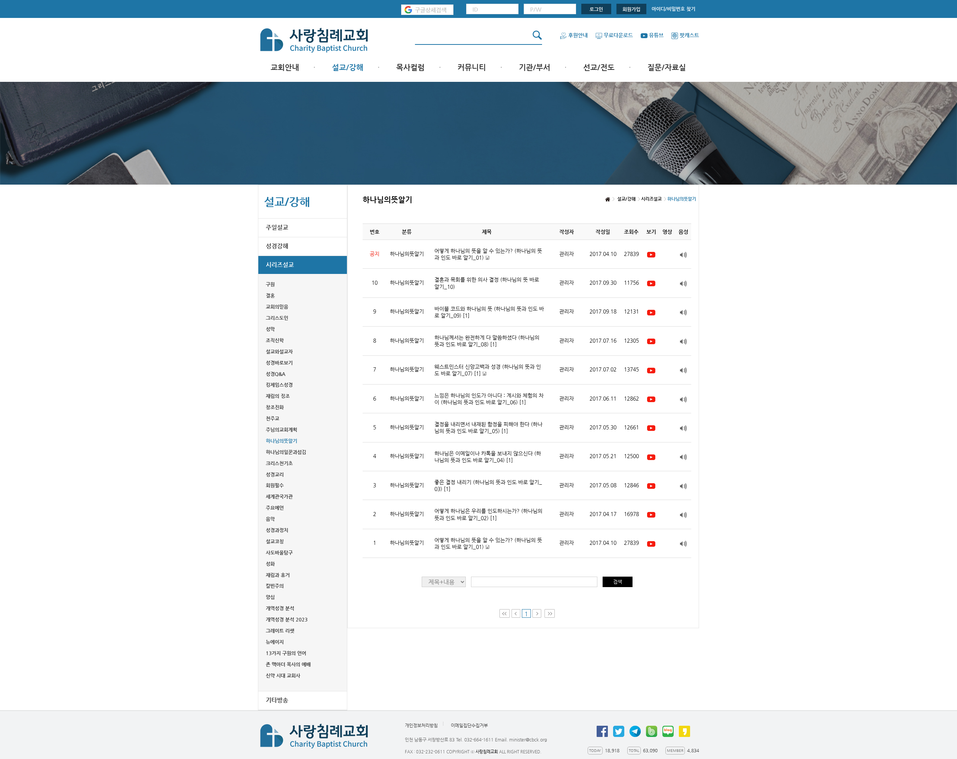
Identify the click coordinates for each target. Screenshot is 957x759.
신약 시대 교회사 (283, 675)
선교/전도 (599, 67)
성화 (270, 564)
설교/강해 (347, 67)
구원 (270, 284)
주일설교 (277, 227)
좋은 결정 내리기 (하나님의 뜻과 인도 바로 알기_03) (488, 485)
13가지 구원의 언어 (286, 653)
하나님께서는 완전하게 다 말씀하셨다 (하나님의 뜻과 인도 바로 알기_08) (486, 340)
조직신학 (275, 340)
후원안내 (578, 35)
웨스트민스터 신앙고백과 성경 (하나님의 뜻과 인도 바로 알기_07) (487, 370)
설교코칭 (275, 541)
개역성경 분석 (280, 608)
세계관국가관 (279, 496)
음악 (270, 519)
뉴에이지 (275, 642)
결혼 (270, 295)
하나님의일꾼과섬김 (286, 452)
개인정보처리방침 (421, 725)
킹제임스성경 (279, 385)
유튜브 (656, 35)
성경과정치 (277, 530)
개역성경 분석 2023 (287, 619)
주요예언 (275, 507)
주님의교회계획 (281, 429)
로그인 (596, 9)
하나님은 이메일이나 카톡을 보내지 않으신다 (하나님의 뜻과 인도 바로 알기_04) (487, 456)
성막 (270, 329)
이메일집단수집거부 (469, 725)
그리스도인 (277, 318)
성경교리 (275, 474)
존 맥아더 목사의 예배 (288, 664)
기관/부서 (534, 67)
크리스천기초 (279, 463)
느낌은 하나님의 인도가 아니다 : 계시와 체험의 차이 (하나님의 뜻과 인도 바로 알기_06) (489, 398)
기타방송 (277, 700)
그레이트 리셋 (280, 630)
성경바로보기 (279, 362)
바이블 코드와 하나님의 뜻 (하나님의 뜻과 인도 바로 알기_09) (489, 312)
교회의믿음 (277, 306)
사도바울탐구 (279, 552)
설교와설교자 (279, 351)
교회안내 (285, 67)
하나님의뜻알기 (281, 441)
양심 (270, 597)
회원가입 (631, 9)
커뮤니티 (472, 67)
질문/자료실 (666, 67)
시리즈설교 (280, 264)
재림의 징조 (278, 396)
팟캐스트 (689, 35)
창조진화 (275, 407)
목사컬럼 (410, 67)
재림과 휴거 (278, 575)
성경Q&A (275, 374)
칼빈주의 (275, 586)
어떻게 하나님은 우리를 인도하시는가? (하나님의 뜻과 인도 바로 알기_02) (488, 514)
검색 (617, 581)
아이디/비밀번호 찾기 (673, 9)
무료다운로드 (618, 35)
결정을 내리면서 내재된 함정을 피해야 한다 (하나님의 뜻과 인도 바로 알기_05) (488, 427)
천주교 (272, 418)
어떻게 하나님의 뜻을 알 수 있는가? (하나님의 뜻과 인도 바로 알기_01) (488, 254)
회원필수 (275, 485)
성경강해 (277, 246)
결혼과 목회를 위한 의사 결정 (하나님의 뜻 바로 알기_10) (486, 283)
